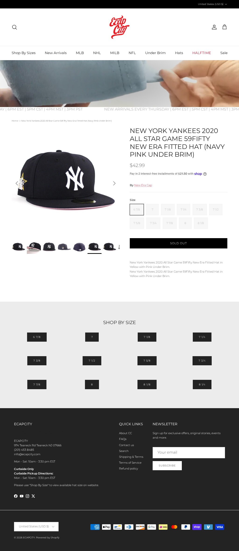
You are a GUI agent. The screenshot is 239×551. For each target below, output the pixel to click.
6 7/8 (36, 337)
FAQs (123, 439)
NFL (132, 53)
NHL (97, 53)
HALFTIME (201, 53)
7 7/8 (36, 384)
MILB (114, 53)
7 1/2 (92, 360)
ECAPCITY (29, 537)
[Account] (213, 27)
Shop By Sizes (23, 53)
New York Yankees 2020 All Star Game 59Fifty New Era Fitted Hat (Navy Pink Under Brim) (66, 120)
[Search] (14, 27)
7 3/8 (36, 360)
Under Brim (155, 53)
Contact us (126, 445)
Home (15, 120)
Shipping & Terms (131, 457)
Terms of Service (130, 462)
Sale (224, 53)
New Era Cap (143, 185)
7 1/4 (202, 337)
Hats (179, 53)
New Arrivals (56, 53)
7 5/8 (147, 360)
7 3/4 (202, 360)
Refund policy (128, 468)
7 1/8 (147, 337)
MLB (80, 53)
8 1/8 (147, 384)
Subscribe (167, 465)
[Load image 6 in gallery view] (66, 181)
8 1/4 (202, 384)
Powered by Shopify (47, 537)
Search (124, 451)
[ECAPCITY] (119, 27)
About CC (125, 433)
